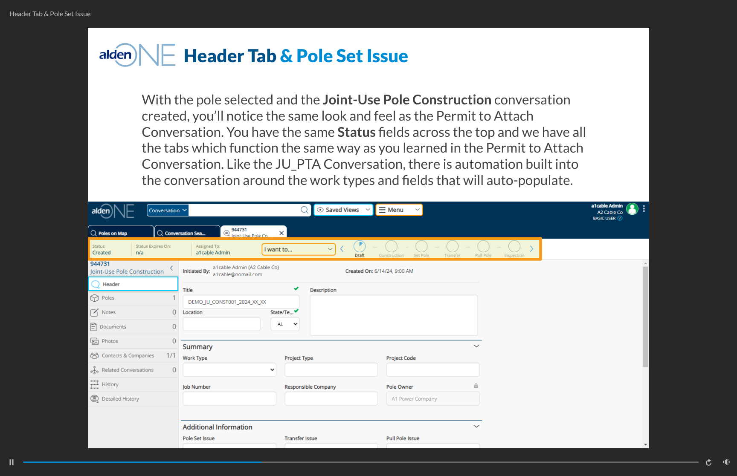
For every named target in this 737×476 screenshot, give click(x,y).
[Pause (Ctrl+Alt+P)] (11, 462)
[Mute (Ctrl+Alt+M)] (726, 462)
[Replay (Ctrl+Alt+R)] (709, 462)
